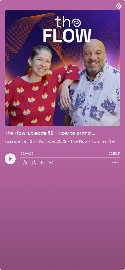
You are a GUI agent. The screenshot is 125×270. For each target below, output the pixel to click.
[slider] (21, 158)
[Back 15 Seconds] (24, 162)
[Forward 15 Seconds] (33, 162)
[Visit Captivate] (119, 7)
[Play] (10, 158)
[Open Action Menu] (115, 162)
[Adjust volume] (51, 162)
